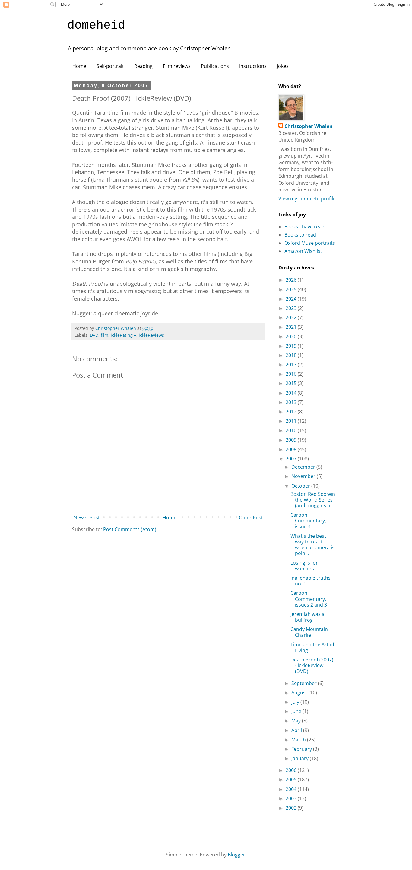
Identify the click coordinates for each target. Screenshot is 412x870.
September (304, 683)
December (303, 467)
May (296, 720)
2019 (292, 346)
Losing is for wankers (304, 565)
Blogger (236, 854)
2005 (292, 779)
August (300, 692)
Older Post (251, 517)
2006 (292, 770)
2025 (292, 289)
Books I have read (304, 226)
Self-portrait (110, 66)
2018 (292, 355)
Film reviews (177, 66)
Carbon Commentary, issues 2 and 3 (308, 599)
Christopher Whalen (308, 126)
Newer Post (87, 517)
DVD (94, 335)
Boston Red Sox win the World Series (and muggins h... (312, 500)
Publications (215, 66)
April (297, 730)
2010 (292, 430)
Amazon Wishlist (303, 251)
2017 (292, 364)
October (301, 486)
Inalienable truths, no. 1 (311, 581)
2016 (292, 374)
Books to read (300, 234)
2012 (292, 411)
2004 (292, 789)
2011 (292, 421)
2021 (292, 326)
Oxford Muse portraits (309, 243)
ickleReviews (151, 335)
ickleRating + (123, 335)
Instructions (253, 66)
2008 (292, 449)
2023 (292, 308)
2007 (292, 458)
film (104, 335)
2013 (292, 402)
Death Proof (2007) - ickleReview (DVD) (311, 665)
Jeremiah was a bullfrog (307, 617)
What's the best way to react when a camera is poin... (312, 545)
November (304, 476)
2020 (292, 336)
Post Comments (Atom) (129, 529)
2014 (292, 393)
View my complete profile (307, 198)
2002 (292, 808)
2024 (292, 298)
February (302, 749)
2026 (292, 279)
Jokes (283, 66)
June (297, 711)
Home (79, 66)
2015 (292, 383)
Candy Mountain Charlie (309, 632)
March (299, 739)
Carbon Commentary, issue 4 (308, 520)
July (295, 702)
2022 (292, 317)
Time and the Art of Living (312, 647)
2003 (292, 798)
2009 (292, 440)
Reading (143, 66)
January (300, 758)
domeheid (96, 25)
